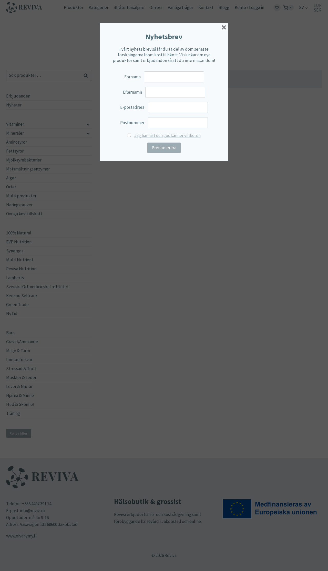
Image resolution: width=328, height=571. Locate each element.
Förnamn (132, 77)
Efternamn (132, 92)
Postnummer (132, 122)
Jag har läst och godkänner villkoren (167, 135)
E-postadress (132, 107)
